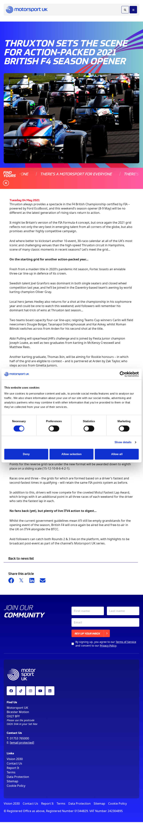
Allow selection (71, 454)
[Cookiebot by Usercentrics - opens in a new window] (122, 374)
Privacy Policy (108, 645)
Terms (11, 772)
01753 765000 (19, 738)
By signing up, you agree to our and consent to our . (105, 643)
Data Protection (18, 777)
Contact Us (14, 763)
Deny (26, 454)
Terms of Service (126, 642)
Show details (123, 442)
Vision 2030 (15, 759)
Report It (13, 768)
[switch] (54, 428)
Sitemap (12, 781)
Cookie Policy (16, 786)
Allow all (117, 454)
